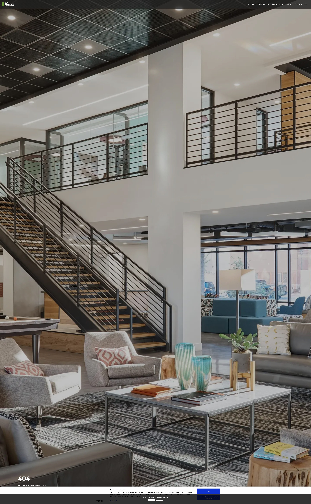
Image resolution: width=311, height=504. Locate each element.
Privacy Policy (159, 500)
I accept (151, 500)
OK (209, 491)
